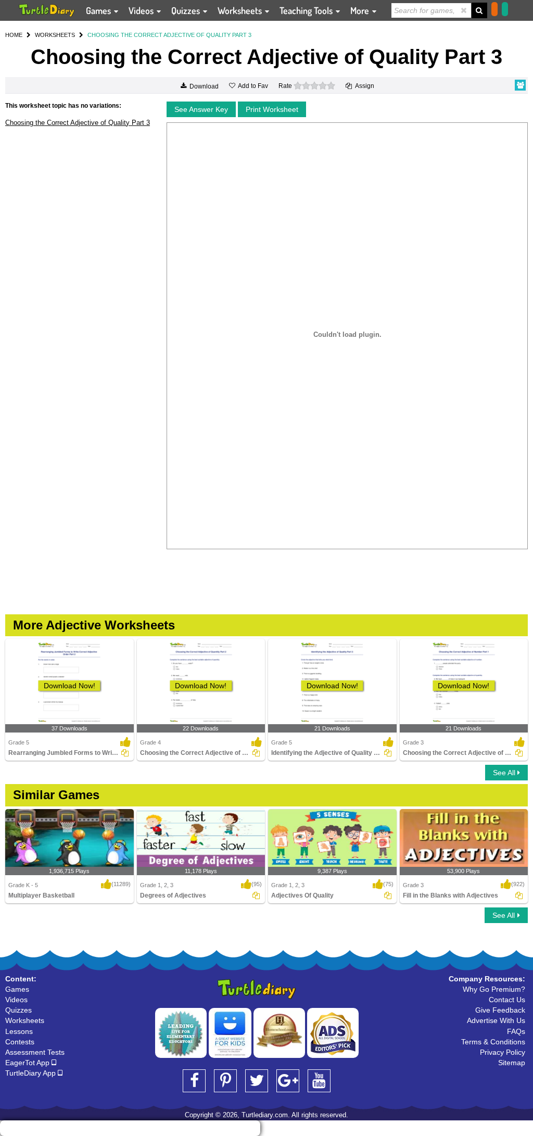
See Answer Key (201, 109)
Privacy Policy (502, 1052)
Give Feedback (500, 1010)
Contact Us (507, 999)
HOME (13, 35)
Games (99, 10)
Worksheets (241, 10)
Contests (19, 1042)
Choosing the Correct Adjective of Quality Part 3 (77, 123)
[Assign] (125, 753)
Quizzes (186, 10)
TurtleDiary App (31, 1073)
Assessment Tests (35, 1052)
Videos (142, 10)
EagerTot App (28, 1062)
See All (505, 772)
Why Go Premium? (494, 989)
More (360, 10)
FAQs (516, 1031)
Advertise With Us (496, 1020)
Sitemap (511, 1062)
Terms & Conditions (493, 1042)
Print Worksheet (272, 109)
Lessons (19, 1031)
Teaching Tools (307, 10)
